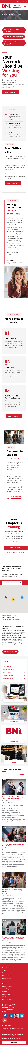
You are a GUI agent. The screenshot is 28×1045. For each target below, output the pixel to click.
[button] (6, 597)
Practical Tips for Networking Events (12, 890)
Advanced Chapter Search (13, 36)
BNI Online (14, 721)
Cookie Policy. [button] (18, 1038)
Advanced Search (10, 651)
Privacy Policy (6, 1025)
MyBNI (14, 762)
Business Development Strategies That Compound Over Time (13, 797)
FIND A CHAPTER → (11, 92)
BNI (14, 701)
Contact (4, 991)
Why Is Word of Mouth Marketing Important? (13, 845)
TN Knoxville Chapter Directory (12, 30)
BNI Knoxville (6, 967)
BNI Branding (14, 742)
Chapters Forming (8, 675)
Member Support (7, 994)
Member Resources (8, 669)
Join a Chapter (7, 672)
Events (4, 983)
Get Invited (5, 973)
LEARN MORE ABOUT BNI (14, 497)
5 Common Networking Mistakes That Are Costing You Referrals (13, 938)
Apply (4, 981)
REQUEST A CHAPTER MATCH (15, 552)
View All (21, 774)
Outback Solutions (17, 1028)
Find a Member (7, 666)
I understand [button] (14, 1042)
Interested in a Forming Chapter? (12, 43)
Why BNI (4, 970)
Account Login (20, 2)
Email (4, 1011)
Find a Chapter (6, 975)
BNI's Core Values (8, 679)
